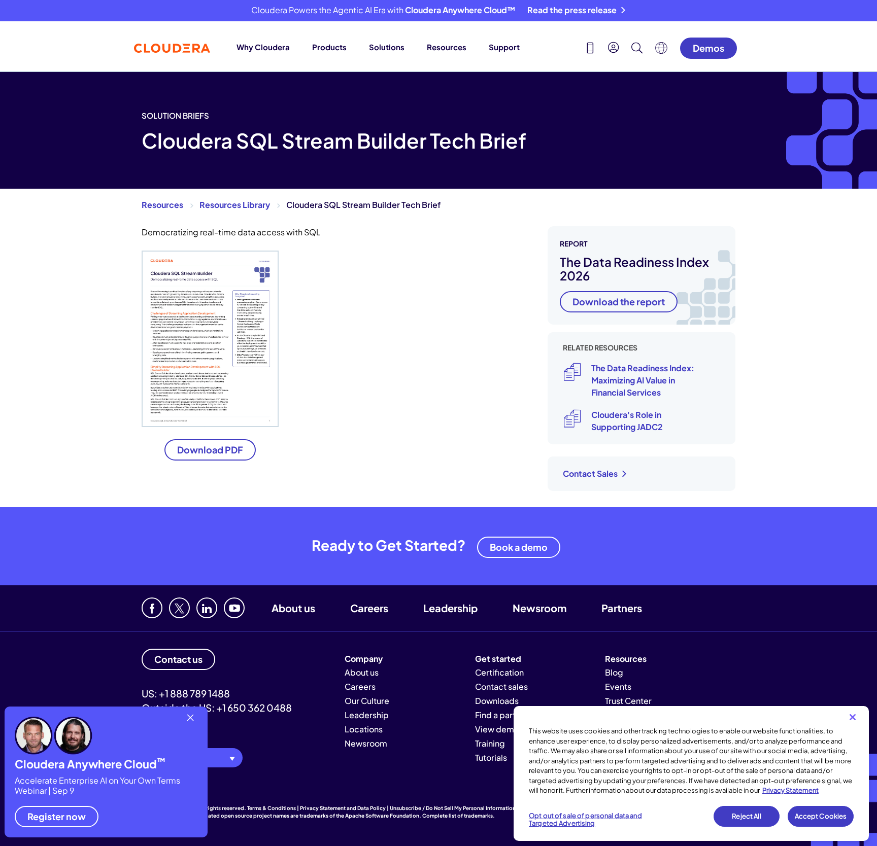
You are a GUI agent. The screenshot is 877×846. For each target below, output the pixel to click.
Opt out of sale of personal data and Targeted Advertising (585, 820)
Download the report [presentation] (618, 301)
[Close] (852, 717)
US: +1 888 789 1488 (186, 693)
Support (504, 47)
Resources (446, 47)
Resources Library (234, 204)
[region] (691, 773)
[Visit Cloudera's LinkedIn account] (206, 607)
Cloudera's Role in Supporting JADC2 (627, 420)
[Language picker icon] (661, 50)
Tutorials (491, 757)
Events (618, 686)
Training (490, 743)
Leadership (450, 608)
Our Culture (367, 700)
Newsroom (539, 608)
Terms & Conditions (271, 808)
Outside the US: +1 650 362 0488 (217, 707)
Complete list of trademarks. (458, 816)
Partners (621, 608)
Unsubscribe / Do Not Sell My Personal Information (453, 808)
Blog (614, 672)
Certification (499, 672)
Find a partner (501, 715)
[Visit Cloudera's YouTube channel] (234, 607)
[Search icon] (637, 49)
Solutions (386, 47)
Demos (708, 48)
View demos (499, 729)
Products (329, 47)
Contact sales (501, 686)
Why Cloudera (263, 47)
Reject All (746, 816)
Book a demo (519, 547)
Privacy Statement (790, 790)
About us (293, 608)
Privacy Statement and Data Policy (343, 808)
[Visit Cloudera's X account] (179, 607)
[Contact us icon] (590, 49)
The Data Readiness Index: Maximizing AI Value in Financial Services (642, 380)
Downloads (497, 700)
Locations (364, 729)
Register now (56, 816)
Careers (369, 608)
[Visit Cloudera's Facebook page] (152, 607)
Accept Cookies (821, 816)
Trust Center (628, 700)
